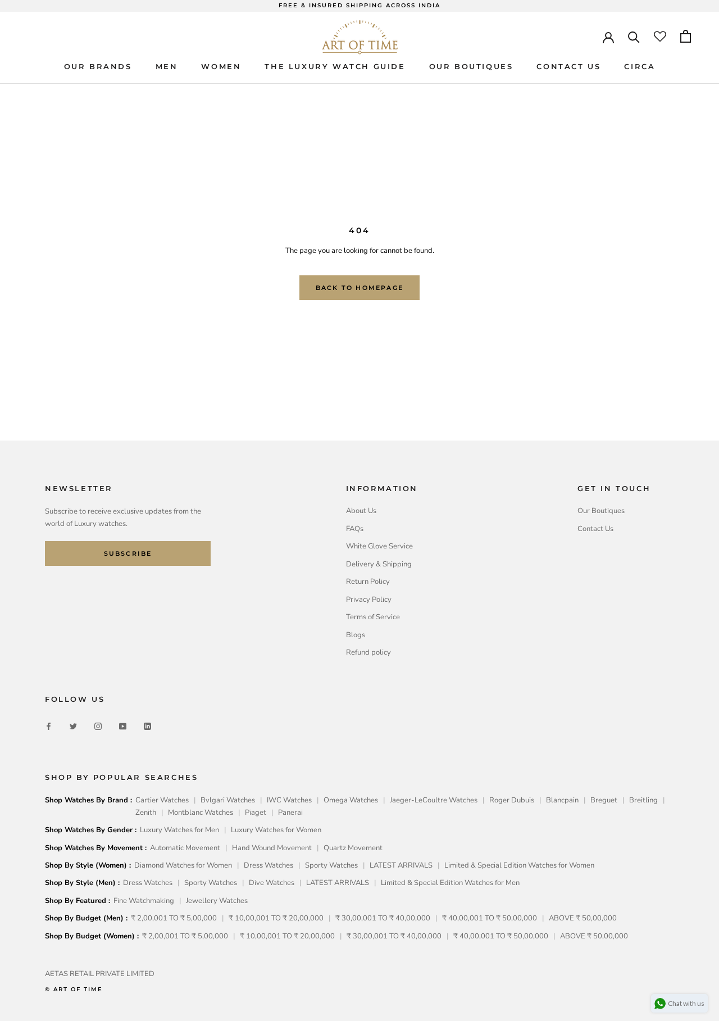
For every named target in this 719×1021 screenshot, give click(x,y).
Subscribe (128, 553)
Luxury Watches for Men (179, 830)
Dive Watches (271, 883)
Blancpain (562, 800)
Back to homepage (359, 288)
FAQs (354, 529)
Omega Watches (351, 800)
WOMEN (221, 66)
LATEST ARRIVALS (401, 865)
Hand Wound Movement (272, 848)
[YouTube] (122, 726)
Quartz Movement (353, 848)
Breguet (603, 800)
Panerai (290, 812)
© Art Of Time (74, 989)
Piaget (255, 812)
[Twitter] (73, 726)
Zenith (145, 812)
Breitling (643, 800)
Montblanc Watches (200, 812)
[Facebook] (48, 726)
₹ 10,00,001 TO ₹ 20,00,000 (276, 918)
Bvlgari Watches (228, 800)
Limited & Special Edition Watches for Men (450, 883)
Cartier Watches (162, 800)
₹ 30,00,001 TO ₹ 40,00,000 (382, 918)
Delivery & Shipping (379, 564)
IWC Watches (289, 800)
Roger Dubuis (511, 800)
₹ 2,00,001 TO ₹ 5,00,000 (174, 918)
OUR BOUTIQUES (471, 66)
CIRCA (639, 66)
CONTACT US (568, 66)
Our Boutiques (601, 511)
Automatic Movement (185, 848)
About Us (361, 511)
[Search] (634, 36)
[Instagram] (98, 726)
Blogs (355, 635)
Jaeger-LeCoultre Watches (433, 800)
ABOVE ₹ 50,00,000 (583, 918)
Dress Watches (268, 865)
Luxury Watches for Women (276, 830)
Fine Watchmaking (143, 901)
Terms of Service (373, 617)
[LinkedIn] (147, 726)
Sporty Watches (331, 865)
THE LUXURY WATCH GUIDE (335, 66)
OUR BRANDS (98, 66)
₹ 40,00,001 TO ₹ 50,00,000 (489, 918)
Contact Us (595, 529)
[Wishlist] (660, 36)
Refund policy (368, 652)
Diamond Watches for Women (183, 865)
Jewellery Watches (217, 901)
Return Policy (368, 582)
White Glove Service (379, 546)
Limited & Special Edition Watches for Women (519, 865)
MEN (167, 66)
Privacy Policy (369, 600)
